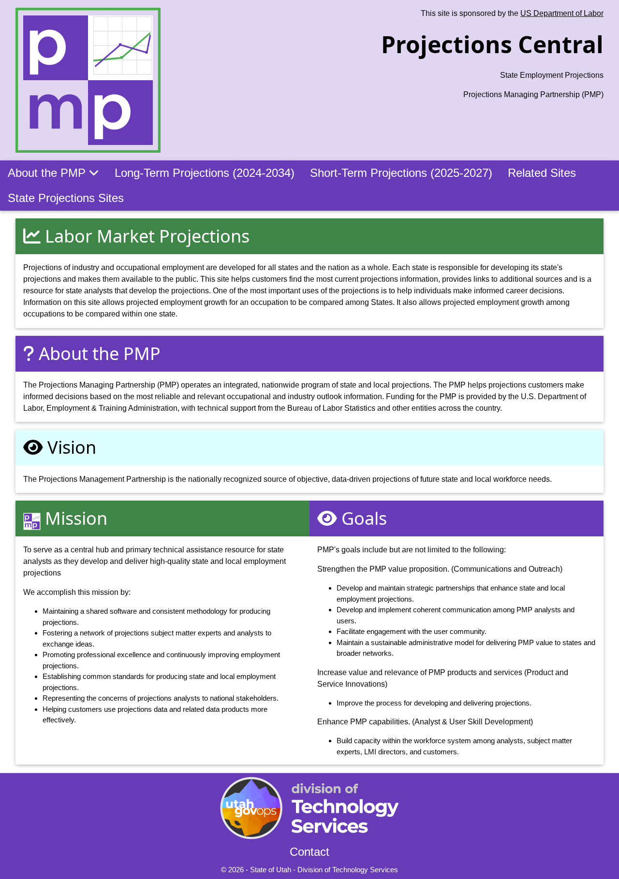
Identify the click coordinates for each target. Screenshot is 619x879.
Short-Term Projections (401, 172)
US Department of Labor (562, 13)
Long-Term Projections (205, 172)
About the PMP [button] (48, 172)
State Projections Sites (66, 197)
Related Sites (542, 172)
